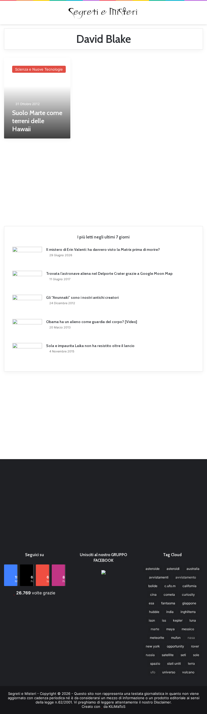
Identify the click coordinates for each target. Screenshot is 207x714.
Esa (151, 603)
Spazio (155, 663)
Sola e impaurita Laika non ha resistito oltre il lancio (90, 345)
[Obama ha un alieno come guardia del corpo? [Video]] (27, 329)
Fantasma (168, 603)
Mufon (176, 638)
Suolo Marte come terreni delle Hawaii (37, 121)
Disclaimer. (163, 702)
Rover (195, 646)
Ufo (152, 672)
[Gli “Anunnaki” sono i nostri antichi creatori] (27, 305)
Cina (153, 594)
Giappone (189, 603)
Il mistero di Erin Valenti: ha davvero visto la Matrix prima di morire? (103, 249)
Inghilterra (188, 612)
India (170, 612)
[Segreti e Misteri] (103, 12)
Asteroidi (173, 569)
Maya (170, 629)
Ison (152, 620)
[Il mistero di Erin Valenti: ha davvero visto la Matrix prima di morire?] (27, 257)
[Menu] (6, 14)
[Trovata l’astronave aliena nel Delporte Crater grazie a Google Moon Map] (27, 281)
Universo (168, 672)
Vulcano (188, 672)
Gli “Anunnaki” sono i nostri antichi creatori (82, 297)
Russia (150, 655)
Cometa (169, 594)
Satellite (168, 655)
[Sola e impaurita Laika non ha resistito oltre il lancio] (27, 353)
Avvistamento (185, 577)
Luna (192, 620)
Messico (188, 629)
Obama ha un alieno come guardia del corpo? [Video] (91, 321)
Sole (196, 655)
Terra (191, 663)
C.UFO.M (169, 586)
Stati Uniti (174, 663)
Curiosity (188, 594)
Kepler (177, 620)
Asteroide (153, 569)
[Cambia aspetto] (200, 14)
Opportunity (175, 646)
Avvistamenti (158, 577)
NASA (191, 638)
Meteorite (157, 638)
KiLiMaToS (117, 706)
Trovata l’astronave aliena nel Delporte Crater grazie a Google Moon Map (109, 273)
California (189, 586)
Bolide (152, 586)
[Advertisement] (103, 180)
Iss (164, 620)
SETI (183, 655)
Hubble (154, 612)
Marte (155, 629)
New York (153, 646)
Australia (193, 569)
